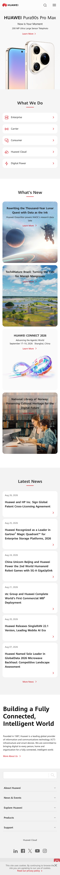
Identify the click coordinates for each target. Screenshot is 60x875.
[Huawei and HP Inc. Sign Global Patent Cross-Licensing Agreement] (30, 504)
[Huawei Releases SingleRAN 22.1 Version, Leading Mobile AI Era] (30, 628)
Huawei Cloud (30, 840)
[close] (56, 865)
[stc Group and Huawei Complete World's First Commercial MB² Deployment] (30, 598)
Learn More (28, 225)
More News (28, 682)
